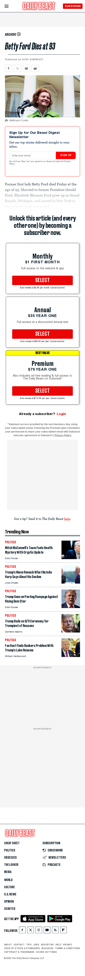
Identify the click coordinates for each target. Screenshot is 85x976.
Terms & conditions (67, 948)
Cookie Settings (46, 952)
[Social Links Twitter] (30, 931)
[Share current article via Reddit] (35, 68)
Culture (9, 887)
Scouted (9, 908)
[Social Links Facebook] (22, 931)
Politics (9, 850)
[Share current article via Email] (26, 68)
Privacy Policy (62, 435)
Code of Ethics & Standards (22, 948)
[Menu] (10, 6)
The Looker (11, 864)
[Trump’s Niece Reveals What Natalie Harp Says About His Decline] (70, 582)
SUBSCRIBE (73, 6)
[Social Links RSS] (55, 931)
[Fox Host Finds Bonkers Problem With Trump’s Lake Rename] (70, 656)
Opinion (9, 901)
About (8, 944)
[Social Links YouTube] (47, 931)
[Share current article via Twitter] (17, 68)
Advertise (47, 944)
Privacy (67, 944)
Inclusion (47, 948)
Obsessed (10, 857)
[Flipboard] (63, 931)
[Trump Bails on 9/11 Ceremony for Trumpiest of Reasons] (70, 631)
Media (7, 872)
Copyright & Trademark (19, 952)
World (8, 880)
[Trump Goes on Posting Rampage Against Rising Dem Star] (70, 607)
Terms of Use (53, 162)
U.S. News (10, 894)
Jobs (36, 944)
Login (61, 414)
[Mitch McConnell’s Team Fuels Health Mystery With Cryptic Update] (70, 558)
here (67, 518)
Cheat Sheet (12, 843)
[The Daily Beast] (39, 6)
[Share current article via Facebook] (8, 68)
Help (58, 944)
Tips (29, 944)
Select (42, 280)
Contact (19, 944)
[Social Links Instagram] (38, 931)
